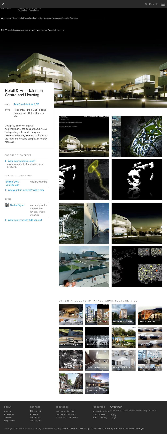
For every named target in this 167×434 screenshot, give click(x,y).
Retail (31, 113)
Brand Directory (99, 417)
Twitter (34, 414)
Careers (7, 417)
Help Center (9, 420)
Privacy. (58, 428)
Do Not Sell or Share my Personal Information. (112, 428)
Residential (19, 109)
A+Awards (9, 414)
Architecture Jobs (100, 411)
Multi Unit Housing (36, 109)
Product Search (99, 414)
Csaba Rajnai (17, 205)
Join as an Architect (65, 411)
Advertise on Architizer (67, 417)
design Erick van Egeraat (12, 183)
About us (8, 411)
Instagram (36, 420)
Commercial (20, 113)
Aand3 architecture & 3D (26, 104)
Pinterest (36, 417)
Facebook (36, 411)
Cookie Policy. (83, 428)
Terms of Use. (69, 428)
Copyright (139, 428)
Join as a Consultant (66, 414)
